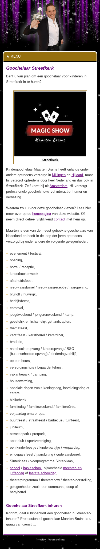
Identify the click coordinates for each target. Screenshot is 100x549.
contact (59, 219)
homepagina (41, 214)
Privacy (41, 539)
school (15, 468)
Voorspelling (56, 539)
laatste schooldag (42, 473)
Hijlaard (77, 175)
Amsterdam (58, 186)
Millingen (59, 175)
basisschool (32, 468)
